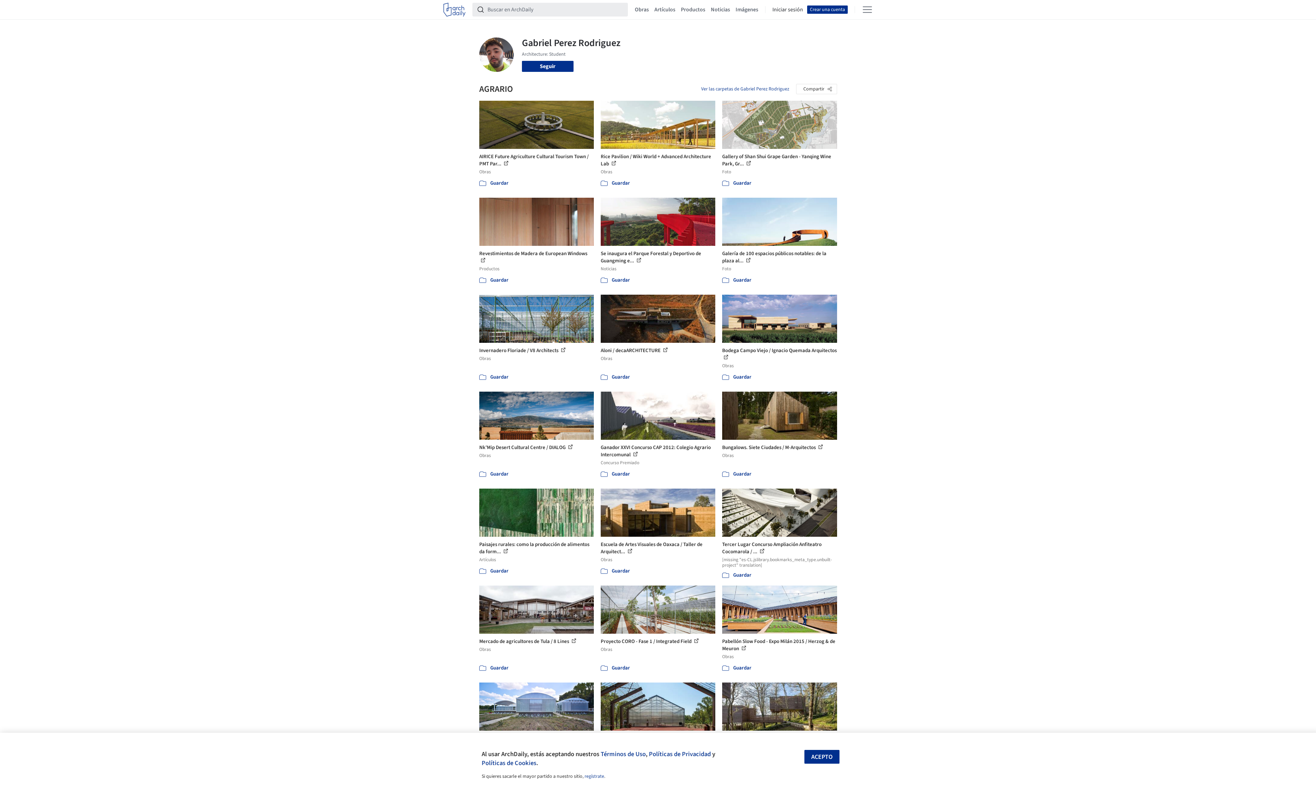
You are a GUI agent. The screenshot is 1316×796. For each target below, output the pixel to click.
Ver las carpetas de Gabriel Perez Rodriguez (745, 89)
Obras (642, 9)
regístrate (594, 776)
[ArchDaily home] (454, 10)
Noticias (720, 9)
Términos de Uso (623, 754)
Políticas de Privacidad (680, 754)
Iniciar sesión (787, 9)
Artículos (664, 9)
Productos (693, 9)
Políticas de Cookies (509, 763)
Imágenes (747, 9)
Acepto (822, 757)
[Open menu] (867, 9)
